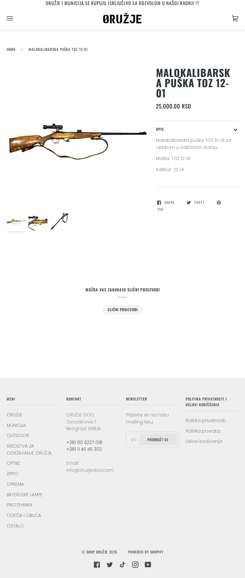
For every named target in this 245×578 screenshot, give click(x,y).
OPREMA (15, 484)
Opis (160, 129)
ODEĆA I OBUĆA (24, 515)
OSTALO (15, 526)
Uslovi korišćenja (204, 441)
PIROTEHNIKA (20, 505)
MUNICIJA (16, 425)
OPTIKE (13, 463)
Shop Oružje (97, 551)
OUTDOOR (18, 436)
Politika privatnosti (206, 421)
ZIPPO (12, 474)
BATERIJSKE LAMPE (25, 495)
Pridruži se (157, 439)
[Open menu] (16, 18)
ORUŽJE (14, 415)
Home (11, 49)
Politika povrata (203, 431)
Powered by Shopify (145, 551)
